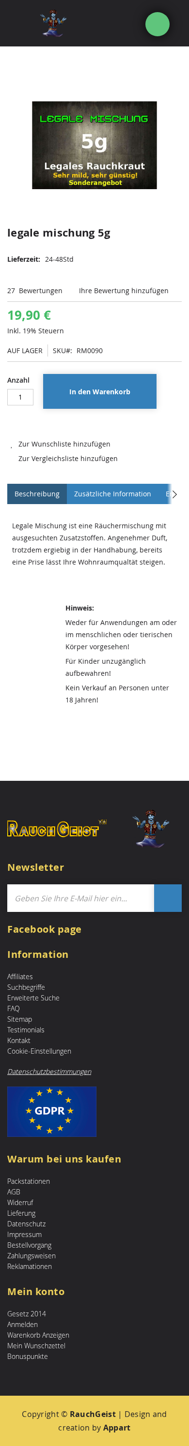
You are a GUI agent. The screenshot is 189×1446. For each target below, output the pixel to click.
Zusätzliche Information (112, 493)
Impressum (24, 1234)
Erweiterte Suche (33, 997)
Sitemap (19, 1019)
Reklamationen (29, 1266)
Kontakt (19, 1040)
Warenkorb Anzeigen (38, 1335)
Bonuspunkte (27, 1356)
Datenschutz (26, 1223)
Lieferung (21, 1213)
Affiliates (20, 976)
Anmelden (22, 1324)
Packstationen (28, 1181)
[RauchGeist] (69, 23)
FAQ (13, 1008)
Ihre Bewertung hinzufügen (124, 290)
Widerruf (20, 1202)
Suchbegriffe (26, 987)
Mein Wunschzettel (36, 1345)
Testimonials (26, 1029)
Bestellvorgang (29, 1245)
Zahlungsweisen (31, 1255)
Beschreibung (37, 493)
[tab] (37, 494)
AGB (13, 1191)
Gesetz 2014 (26, 1313)
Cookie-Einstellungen (39, 1051)
